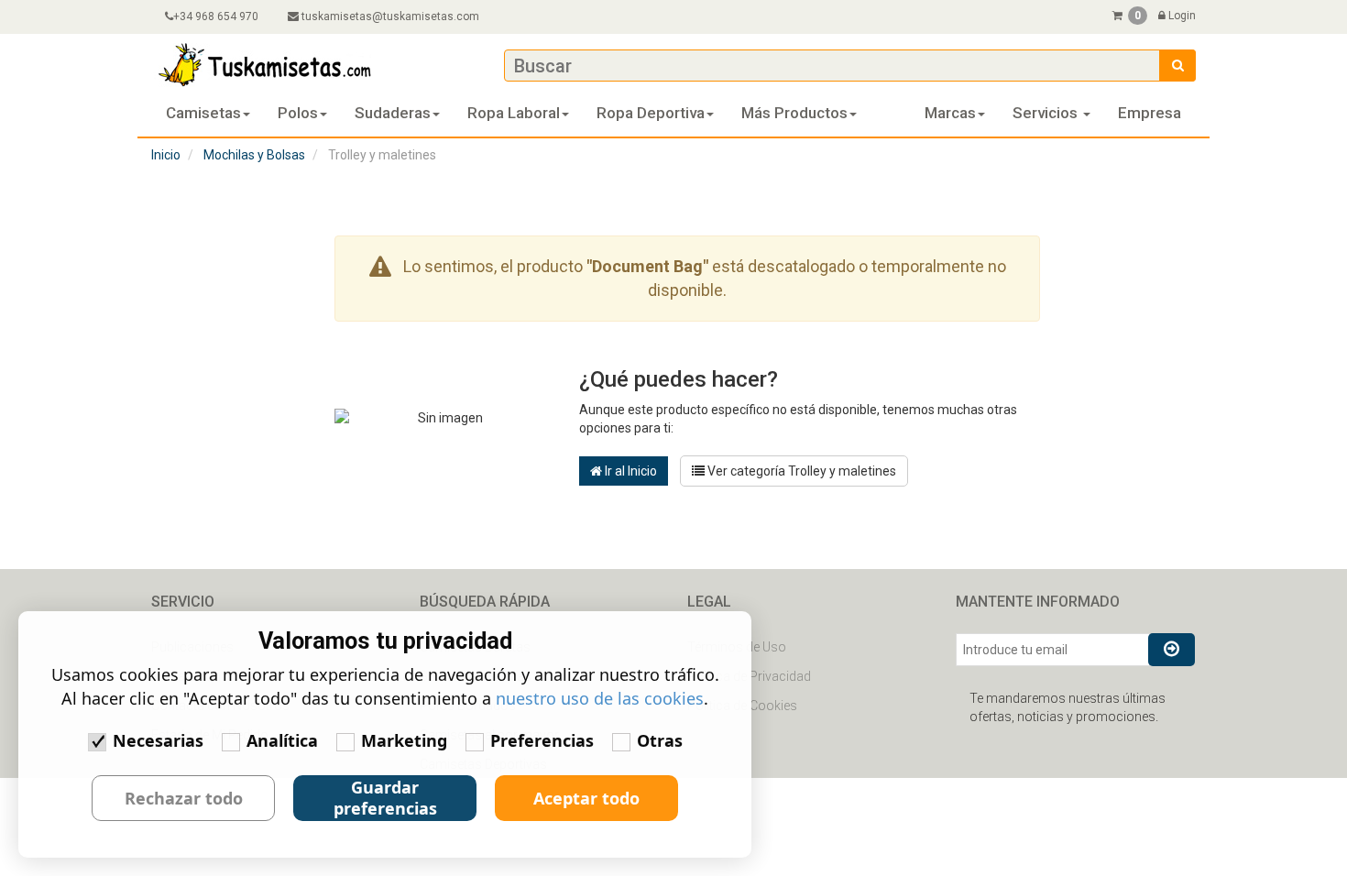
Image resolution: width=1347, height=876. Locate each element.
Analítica (282, 740)
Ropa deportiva (651, 113)
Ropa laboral (513, 113)
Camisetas (203, 113)
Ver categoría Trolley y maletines (800, 471)
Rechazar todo (184, 798)
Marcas (950, 113)
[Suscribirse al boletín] (1171, 649)
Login (1181, 15)
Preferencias (542, 740)
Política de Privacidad (749, 676)
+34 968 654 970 (215, 16)
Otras (660, 740)
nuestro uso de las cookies (600, 698)
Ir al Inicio (629, 471)
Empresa (1149, 113)
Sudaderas (393, 113)
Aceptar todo (586, 798)
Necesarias (158, 740)
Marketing (404, 740)
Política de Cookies (742, 705)
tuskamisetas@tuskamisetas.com (390, 16)
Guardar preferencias (385, 797)
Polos (298, 113)
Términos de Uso (736, 647)
